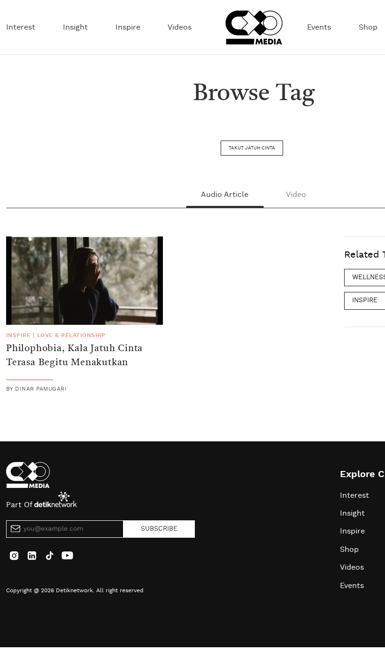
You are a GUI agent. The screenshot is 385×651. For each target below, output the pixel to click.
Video (296, 194)
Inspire (128, 27)
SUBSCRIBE (159, 529)
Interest (20, 27)
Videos (180, 27)
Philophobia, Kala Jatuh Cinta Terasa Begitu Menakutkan (74, 356)
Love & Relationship (71, 335)
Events (319, 27)
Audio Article (224, 194)
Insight (75, 27)
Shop (368, 27)
